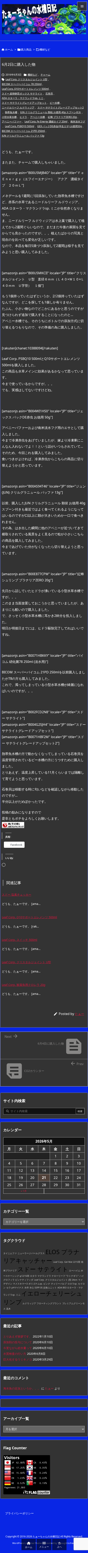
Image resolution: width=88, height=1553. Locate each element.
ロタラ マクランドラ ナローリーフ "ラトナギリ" (54, 1275)
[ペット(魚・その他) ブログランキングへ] (13, 824)
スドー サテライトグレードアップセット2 (60, 107)
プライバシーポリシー (19, 1513)
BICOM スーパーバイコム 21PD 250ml (23, 131)
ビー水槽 (55, 103)
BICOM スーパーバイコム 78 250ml (22, 84)
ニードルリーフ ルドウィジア (18, 107)
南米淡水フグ (77, 121)
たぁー (79, 1014)
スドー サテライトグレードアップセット (24, 103)
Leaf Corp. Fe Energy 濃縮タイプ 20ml (46, 121)
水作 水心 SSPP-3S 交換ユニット (40, 1287)
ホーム (9, 49)
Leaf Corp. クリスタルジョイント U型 (26, 79)
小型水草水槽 (9, 117)
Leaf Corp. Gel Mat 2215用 (66, 1261)
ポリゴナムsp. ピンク (39, 1283)
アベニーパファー (11, 121)
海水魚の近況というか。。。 (22, 1388)
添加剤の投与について (17, 1342)
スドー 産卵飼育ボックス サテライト (22, 93)
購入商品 (26, 49)
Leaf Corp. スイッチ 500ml (19, 940)
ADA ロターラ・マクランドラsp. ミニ (22, 98)
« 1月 (24, 1191)
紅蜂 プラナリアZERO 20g (62, 117)
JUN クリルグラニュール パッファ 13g (23, 135)
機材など (44, 49)
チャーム (45, 74)
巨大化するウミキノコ (17, 1359)
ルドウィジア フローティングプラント (42, 1303)
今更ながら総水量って (17, 1348)
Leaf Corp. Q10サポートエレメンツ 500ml (25, 89)
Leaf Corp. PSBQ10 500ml (19, 126)
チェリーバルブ (59, 1283)
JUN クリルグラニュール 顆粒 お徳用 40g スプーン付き (50, 112)
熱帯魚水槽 (11, 112)
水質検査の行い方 (14, 1354)
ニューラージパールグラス (31, 1253)
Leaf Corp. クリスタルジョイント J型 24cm (55, 1279)
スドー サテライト (43, 1269)
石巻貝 (49, 93)
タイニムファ (10, 1253)
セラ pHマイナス (15, 1287)
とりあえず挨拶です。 (17, 1336)
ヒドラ (23, 117)
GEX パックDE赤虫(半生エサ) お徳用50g (59, 126)
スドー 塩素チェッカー (16, 894)
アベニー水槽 (37, 117)
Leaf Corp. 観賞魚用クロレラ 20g (23, 985)
